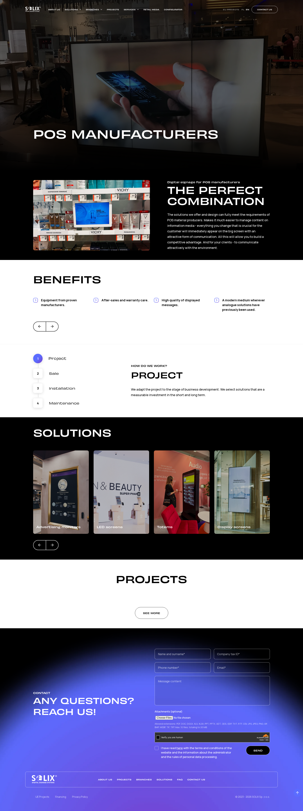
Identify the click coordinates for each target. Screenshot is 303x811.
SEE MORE (151, 613)
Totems (104, 527)
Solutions (164, 779)
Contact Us (264, 9)
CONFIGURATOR (173, 9)
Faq (180, 779)
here (179, 748)
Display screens (173, 527)
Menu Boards (231, 527)
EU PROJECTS (231, 9)
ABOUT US (54, 9)
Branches (144, 779)
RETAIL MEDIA (151, 9)
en (247, 9)
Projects (124, 779)
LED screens (49, 527)
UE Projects (43, 797)
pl (242, 9)
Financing (61, 797)
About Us (105, 779)
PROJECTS (113, 9)
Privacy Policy (80, 797)
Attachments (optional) (168, 711)
